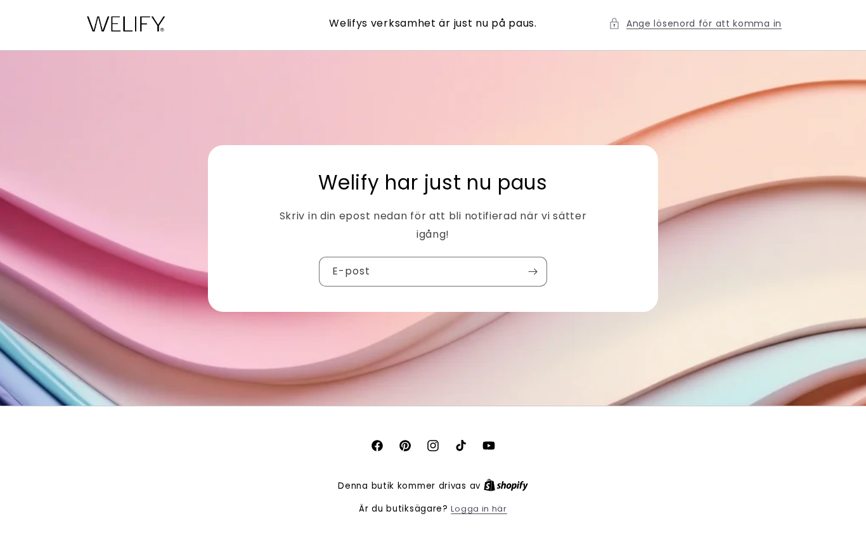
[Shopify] (506, 486)
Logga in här (479, 509)
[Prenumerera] (532, 272)
